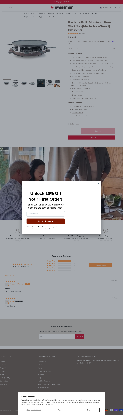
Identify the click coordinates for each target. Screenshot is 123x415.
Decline (87, 410)
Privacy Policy (49, 404)
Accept (60, 410)
